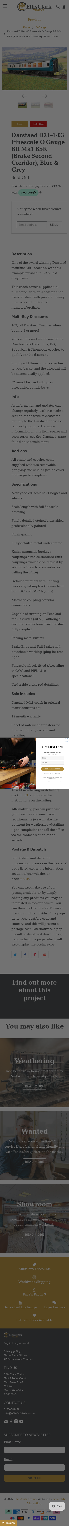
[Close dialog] (66, 740)
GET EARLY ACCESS (52, 769)
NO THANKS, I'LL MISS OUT (52, 773)
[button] (8, 1523)
